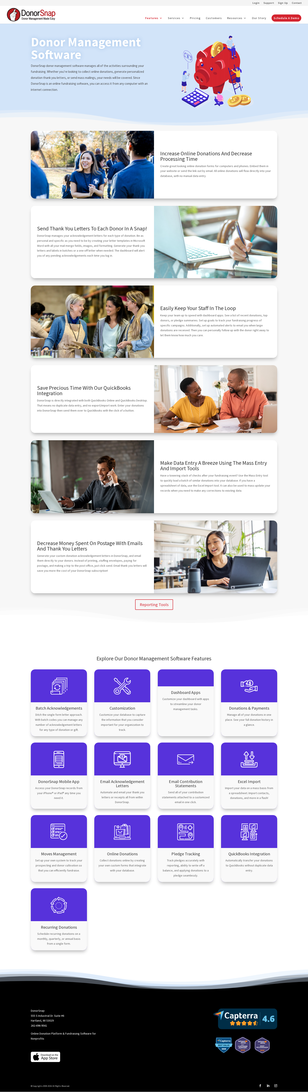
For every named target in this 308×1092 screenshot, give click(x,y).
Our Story (259, 18)
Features (151, 18)
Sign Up (283, 3)
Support (269, 3)
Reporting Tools (154, 604)
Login (256, 3)
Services (174, 18)
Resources (234, 18)
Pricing (195, 18)
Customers (214, 18)
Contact (297, 3)
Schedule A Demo (286, 18)
